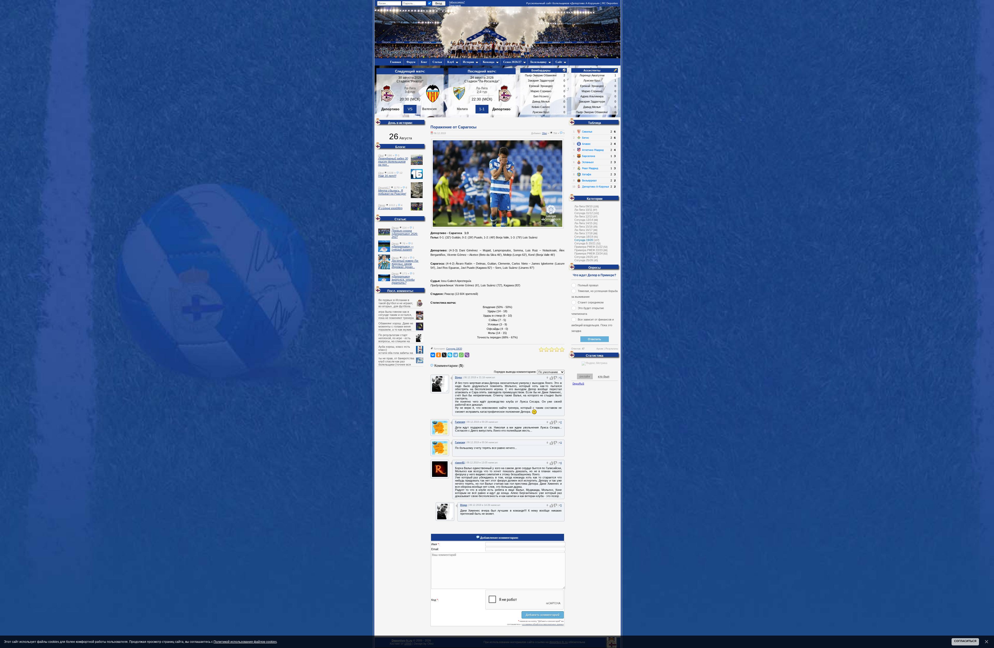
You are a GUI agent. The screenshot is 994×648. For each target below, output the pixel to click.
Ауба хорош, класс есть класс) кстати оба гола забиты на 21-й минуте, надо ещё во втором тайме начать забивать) (400, 353)
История (468, 61)
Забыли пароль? (457, 2)
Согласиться (965, 641)
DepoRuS (578, 383)
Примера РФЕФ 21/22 (588, 246)
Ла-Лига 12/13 (583, 216)
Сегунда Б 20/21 (585, 243)
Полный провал (588, 285)
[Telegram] (455, 355)
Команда (488, 61)
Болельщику (538, 61)
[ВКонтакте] (432, 355)
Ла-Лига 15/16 (583, 226)
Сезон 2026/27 (512, 61)
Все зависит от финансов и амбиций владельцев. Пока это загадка (592, 325)
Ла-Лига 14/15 (583, 223)
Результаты (611, 348)
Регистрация (455, 5)
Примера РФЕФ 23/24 (588, 253)
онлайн (585, 376)
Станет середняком (591, 302)
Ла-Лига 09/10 (583, 206)
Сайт (559, 61)
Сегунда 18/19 (583, 236)
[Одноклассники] (438, 355)
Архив (599, 348)
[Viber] (467, 355)
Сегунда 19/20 (454, 348)
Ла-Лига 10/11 (583, 209)
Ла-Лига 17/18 (583, 233)
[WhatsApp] (461, 355)
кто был (603, 376)
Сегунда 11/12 (583, 213)
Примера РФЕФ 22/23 (588, 250)
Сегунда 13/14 (583, 219)
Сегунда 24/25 (583, 256)
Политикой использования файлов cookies (245, 641)
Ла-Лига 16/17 (583, 229)
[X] (444, 355)
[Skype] (450, 355)
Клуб (450, 61)
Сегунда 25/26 (583, 260)
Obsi (544, 133)
